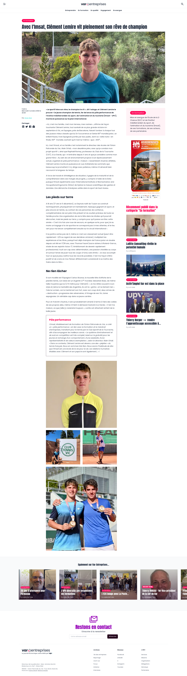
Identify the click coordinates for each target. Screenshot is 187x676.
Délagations (145, 664)
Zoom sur (97, 661)
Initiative (96, 667)
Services (144, 655)
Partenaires (145, 670)
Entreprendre (70, 10)
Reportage (97, 658)
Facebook (120, 655)
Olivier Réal (28, 118)
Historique (144, 667)
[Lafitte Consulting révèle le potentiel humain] (145, 226)
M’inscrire (112, 636)
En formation (83, 10)
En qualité (94, 10)
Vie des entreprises (100, 655)
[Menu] (4, 4)
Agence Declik (33, 670)
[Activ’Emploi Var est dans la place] (145, 265)
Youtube (120, 667)
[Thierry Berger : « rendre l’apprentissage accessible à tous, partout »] (145, 302)
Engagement (106, 10)
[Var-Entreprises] (93, 4)
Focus (95, 664)
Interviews (97, 670)
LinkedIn (120, 658)
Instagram (120, 664)
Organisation (145, 661)
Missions (144, 658)
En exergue (117, 10)
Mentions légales (43, 670)
